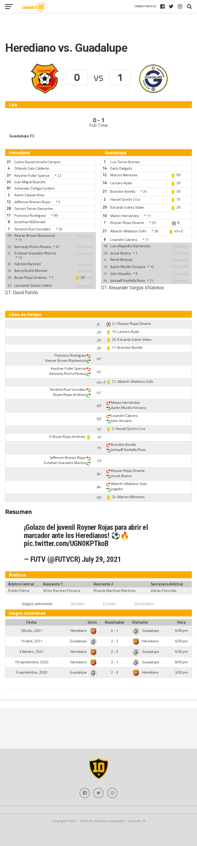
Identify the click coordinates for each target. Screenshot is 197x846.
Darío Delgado (121, 168)
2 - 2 (114, 641)
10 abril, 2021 (31, 641)
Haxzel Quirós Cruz (125, 199)
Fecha (31, 622)
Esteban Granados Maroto (35, 253)
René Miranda (121, 259)
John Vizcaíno (120, 273)
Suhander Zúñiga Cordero (34, 188)
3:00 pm (181, 672)
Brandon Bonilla (122, 191)
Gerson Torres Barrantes (33, 208)
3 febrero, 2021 (31, 651)
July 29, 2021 (101, 559)
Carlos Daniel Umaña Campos (37, 162)
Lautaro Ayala (121, 183)
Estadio (109, 604)
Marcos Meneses (123, 175)
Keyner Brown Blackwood (34, 235)
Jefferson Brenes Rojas (32, 202)
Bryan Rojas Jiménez (30, 277)
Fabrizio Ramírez (27, 264)
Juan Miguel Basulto (30, 182)
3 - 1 (114, 662)
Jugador (117, 489)
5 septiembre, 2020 (31, 672)
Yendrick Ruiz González (32, 229)
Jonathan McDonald (29, 222)
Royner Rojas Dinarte (127, 222)
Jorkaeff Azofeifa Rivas (127, 280)
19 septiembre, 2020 (31, 662)
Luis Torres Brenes (125, 162)
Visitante (140, 622)
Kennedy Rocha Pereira (32, 247)
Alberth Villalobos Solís (128, 231)
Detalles (78, 604)
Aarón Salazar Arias (29, 195)
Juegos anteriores (37, 604)
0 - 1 (114, 630)
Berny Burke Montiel (30, 270)
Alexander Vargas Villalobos (136, 287)
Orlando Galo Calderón (32, 168)
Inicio (92, 622)
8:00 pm (181, 662)
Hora (181, 622)
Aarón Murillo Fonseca (127, 267)
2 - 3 (114, 672)
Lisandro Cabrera (123, 239)
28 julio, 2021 (31, 630)
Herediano (78, 630)
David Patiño (25, 292)
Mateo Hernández (124, 216)
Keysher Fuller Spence (32, 175)
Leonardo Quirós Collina (33, 285)
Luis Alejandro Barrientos (130, 246)
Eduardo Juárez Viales (127, 207)
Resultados (144, 604)
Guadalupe (150, 630)
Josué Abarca (120, 253)
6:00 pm (181, 630)
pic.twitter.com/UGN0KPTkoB (66, 543)
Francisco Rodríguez (30, 215)
